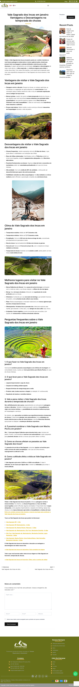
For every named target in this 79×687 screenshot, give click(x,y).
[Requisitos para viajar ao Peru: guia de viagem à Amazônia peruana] (62, 72)
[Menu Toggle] (48, 5)
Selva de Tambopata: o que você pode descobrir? (67, 51)
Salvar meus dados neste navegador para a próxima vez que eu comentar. (26, 619)
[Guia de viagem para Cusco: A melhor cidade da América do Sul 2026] (62, 31)
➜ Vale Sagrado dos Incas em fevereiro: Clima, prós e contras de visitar (26, 559)
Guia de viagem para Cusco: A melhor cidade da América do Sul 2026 (67, 32)
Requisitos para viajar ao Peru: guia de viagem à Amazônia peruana (67, 73)
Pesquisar (62, 14)
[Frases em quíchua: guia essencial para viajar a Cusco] (62, 41)
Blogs (66, 1)
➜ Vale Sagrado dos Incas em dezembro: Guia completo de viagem (25, 549)
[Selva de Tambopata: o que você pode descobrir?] (62, 49)
